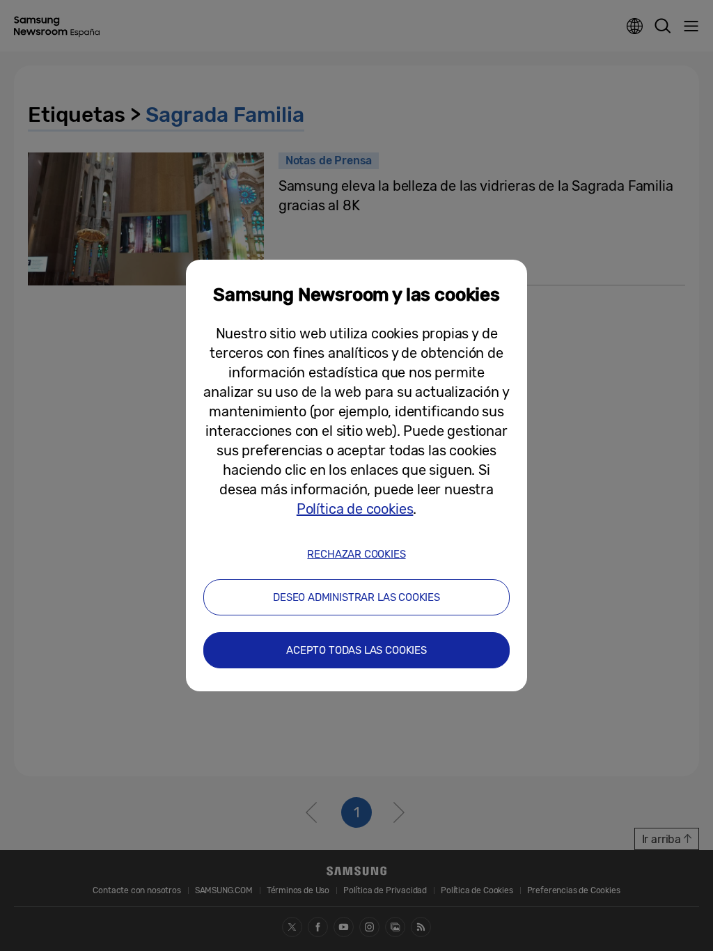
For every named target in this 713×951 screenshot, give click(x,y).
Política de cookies (355, 509)
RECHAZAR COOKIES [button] (356, 554)
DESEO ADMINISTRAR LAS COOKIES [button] (356, 597)
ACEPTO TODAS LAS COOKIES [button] (356, 650)
